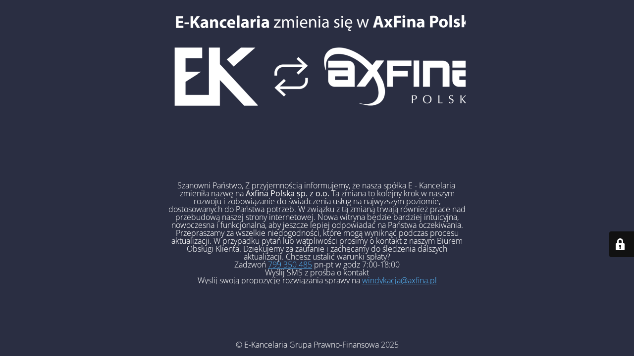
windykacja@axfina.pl (399, 280)
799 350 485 (290, 264)
